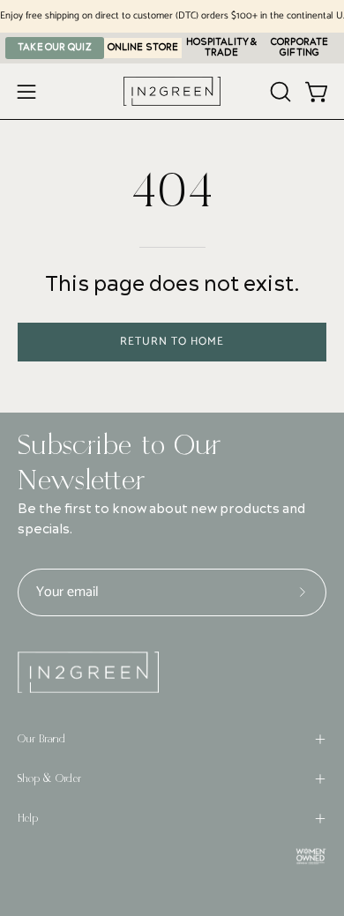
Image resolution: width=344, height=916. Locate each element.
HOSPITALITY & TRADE (221, 47)
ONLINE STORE (143, 47)
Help (28, 818)
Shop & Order (49, 778)
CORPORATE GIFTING (299, 47)
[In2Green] (172, 91)
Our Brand (41, 739)
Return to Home (171, 341)
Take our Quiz (55, 47)
